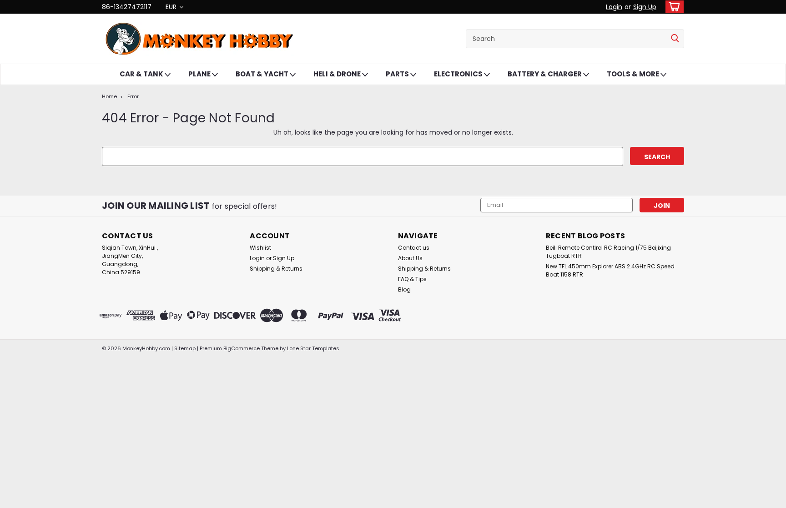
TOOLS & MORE (633, 74)
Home (109, 96)
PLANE (200, 74)
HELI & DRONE (337, 74)
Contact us (413, 247)
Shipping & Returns (276, 268)
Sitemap (185, 348)
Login (614, 6)
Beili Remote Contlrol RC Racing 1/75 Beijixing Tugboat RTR (608, 252)
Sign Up (644, 6)
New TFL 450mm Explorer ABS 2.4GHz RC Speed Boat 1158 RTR (610, 270)
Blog (404, 289)
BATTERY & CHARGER (545, 74)
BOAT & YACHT (263, 74)
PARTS (398, 74)
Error (133, 96)
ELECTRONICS (459, 74)
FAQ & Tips (412, 279)
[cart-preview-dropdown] (672, 6)
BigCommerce (241, 348)
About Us (410, 258)
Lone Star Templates (313, 348)
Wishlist (260, 247)
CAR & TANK (142, 74)
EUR (172, 6)
